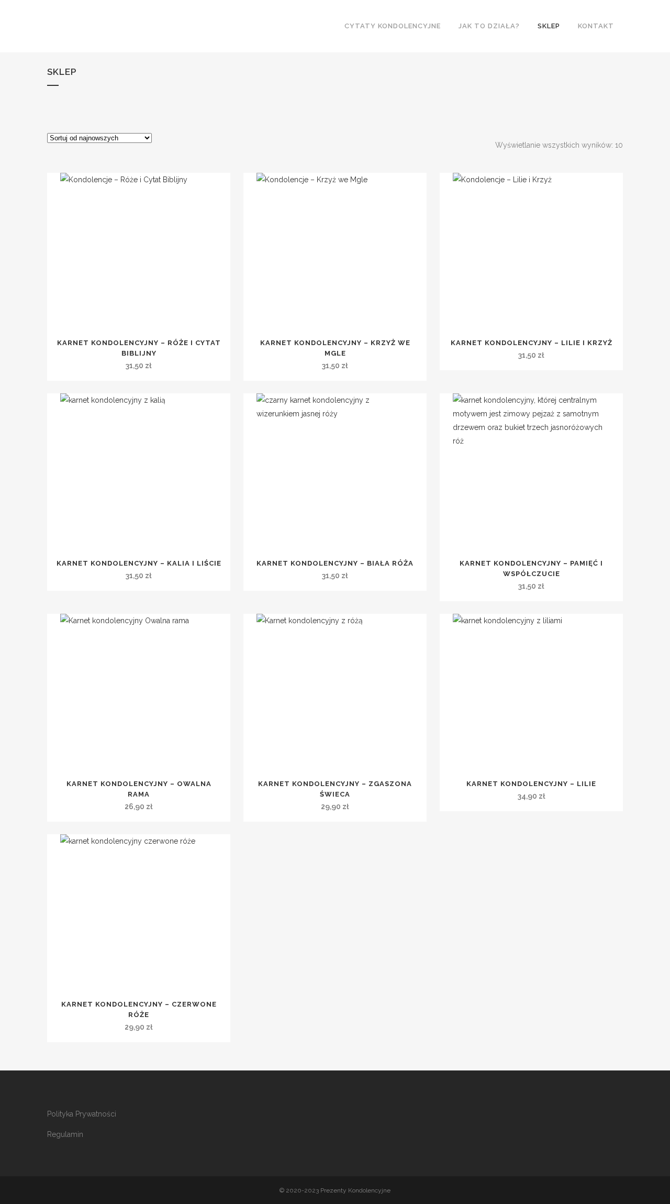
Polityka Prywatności (81, 1114)
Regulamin (65, 1134)
